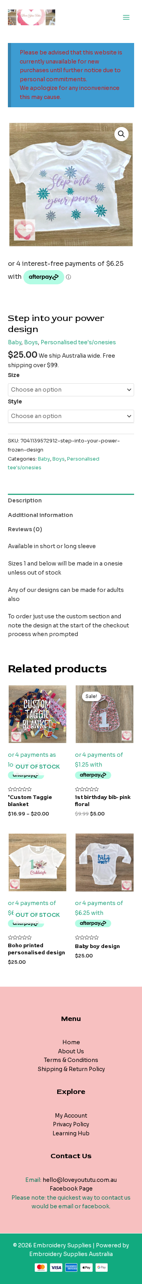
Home (71, 1042)
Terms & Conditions (71, 1060)
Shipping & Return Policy (71, 1069)
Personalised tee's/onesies (78, 342)
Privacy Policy (71, 1124)
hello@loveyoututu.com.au (80, 1180)
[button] (121, 134)
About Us (71, 1051)
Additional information (40, 515)
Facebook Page (71, 1188)
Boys (31, 342)
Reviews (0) (25, 529)
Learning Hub (71, 1133)
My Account (71, 1115)
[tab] (71, 501)
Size (14, 375)
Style (15, 401)
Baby (14, 342)
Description (25, 500)
